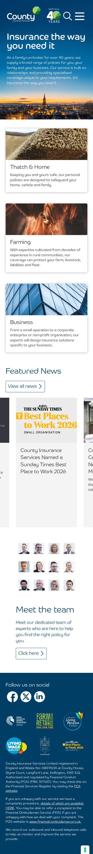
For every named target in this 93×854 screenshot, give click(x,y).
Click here (28, 653)
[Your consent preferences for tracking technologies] (85, 849)
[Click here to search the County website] (67, 16)
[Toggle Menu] (80, 16)
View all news (22, 386)
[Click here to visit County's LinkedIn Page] (39, 696)
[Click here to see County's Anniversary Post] (53, 15)
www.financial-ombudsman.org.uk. (55, 821)
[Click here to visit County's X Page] (26, 696)
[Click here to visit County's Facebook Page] (12, 696)
